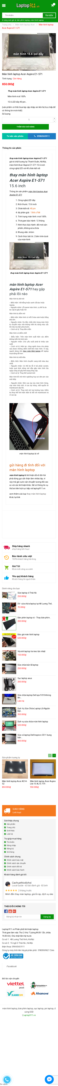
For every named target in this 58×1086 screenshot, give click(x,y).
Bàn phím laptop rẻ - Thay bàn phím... (34, 618)
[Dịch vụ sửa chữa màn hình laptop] (9, 725)
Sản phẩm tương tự (11, 757)
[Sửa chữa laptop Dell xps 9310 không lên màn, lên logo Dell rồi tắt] (9, 699)
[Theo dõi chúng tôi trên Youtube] (10, 911)
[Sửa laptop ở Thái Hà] (9, 595)
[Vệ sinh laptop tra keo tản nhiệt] (9, 655)
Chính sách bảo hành (15, 870)
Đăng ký (10, 849)
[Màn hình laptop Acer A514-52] (15, 769)
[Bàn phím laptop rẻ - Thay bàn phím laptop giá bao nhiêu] (9, 623)
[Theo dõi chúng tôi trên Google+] (14, 911)
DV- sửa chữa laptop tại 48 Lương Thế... (35, 604)
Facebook (11, 966)
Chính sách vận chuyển (16, 863)
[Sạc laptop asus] (9, 684)
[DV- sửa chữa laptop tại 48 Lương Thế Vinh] (9, 607)
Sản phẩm (11, 824)
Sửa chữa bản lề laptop (28, 665)
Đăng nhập (11, 845)
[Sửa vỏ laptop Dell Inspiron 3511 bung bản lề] (9, 739)
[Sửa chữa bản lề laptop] (9, 669)
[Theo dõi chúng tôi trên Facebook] (6, 911)
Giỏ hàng (10, 852)
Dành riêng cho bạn (11, 588)
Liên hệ (10, 834)
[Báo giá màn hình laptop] (9, 640)
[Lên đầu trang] (53, 1072)
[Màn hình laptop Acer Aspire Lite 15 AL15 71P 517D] (43, 769)
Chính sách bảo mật (15, 860)
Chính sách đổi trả (14, 867)
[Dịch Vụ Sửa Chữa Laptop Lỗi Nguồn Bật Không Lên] (9, 712)
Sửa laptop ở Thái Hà (27, 593)
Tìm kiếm (49, 15)
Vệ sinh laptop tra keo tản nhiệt (31, 651)
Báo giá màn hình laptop (28, 634)
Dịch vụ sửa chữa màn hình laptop (33, 721)
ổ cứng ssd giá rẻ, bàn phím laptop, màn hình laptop (23, 20)
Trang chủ (11, 827)
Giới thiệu (11, 831)
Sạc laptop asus (25, 678)
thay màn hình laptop (36, 494)
